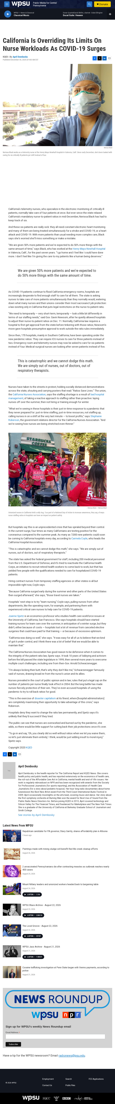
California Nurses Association (29, 394)
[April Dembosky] (9, 770)
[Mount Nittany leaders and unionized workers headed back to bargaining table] (12, 889)
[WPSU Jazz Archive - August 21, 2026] (12, 951)
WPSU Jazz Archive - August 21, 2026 (41, 946)
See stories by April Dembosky (36, 815)
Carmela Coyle (79, 538)
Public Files (70, 1085)
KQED (29, 747)
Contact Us (47, 1085)
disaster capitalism (45, 698)
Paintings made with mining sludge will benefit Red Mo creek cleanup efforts (60, 849)
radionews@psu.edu (72, 1055)
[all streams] (111, 14)
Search (68, 1079)
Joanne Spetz (16, 616)
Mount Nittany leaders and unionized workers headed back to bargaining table (60, 884)
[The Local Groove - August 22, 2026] (12, 930)
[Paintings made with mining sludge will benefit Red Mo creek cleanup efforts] (12, 853)
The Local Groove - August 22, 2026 (40, 926)
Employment (48, 1079)
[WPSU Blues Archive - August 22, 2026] (12, 910)
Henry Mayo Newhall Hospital (89, 248)
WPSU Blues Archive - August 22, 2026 (41, 905)
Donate (103, 4)
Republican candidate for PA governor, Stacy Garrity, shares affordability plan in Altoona (64, 831)
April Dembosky (20, 56)
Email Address (13, 1032)
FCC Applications (96, 1079)
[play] (7, 14)
